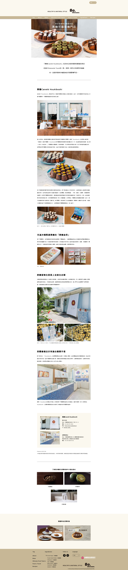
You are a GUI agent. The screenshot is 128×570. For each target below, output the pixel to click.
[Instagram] (67, 555)
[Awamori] (50, 478)
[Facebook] (64, 555)
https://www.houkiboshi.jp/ (71, 425)
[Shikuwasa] (77, 478)
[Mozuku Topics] (77, 533)
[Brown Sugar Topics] (50, 533)
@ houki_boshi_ (67, 427)
